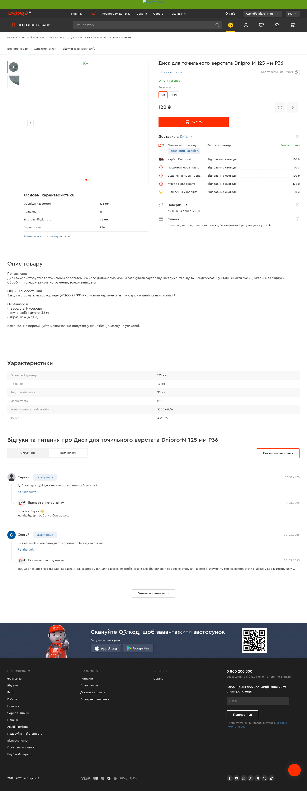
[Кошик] (293, 25)
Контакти (86, 678)
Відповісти (29, 492)
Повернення (89, 685)
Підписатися (242, 714)
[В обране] (292, 107)
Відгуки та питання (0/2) (79, 48)
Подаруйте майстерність (24, 733)
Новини (12, 720)
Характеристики (45, 48)
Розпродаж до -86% (116, 13)
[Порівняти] (280, 107)
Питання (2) (68, 453)
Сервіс (158, 13)
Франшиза (14, 678)
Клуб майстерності (20, 754)
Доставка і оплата (92, 692)
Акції (93, 13)
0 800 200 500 (239, 671)
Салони (142, 13)
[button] (142, 123)
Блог (10, 692)
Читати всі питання (151, 593)
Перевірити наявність (184, 150)
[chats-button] (294, 770)
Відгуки (12, 685)
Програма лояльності (22, 747)
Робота (12, 699)
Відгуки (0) (27, 453)
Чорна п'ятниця (18, 713)
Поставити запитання (278, 453)
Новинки (77, 13)
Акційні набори (18, 726)
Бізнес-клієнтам (18, 740)
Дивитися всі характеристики (47, 236)
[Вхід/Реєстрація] (245, 25)
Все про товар (17, 48)
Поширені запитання (94, 699)
